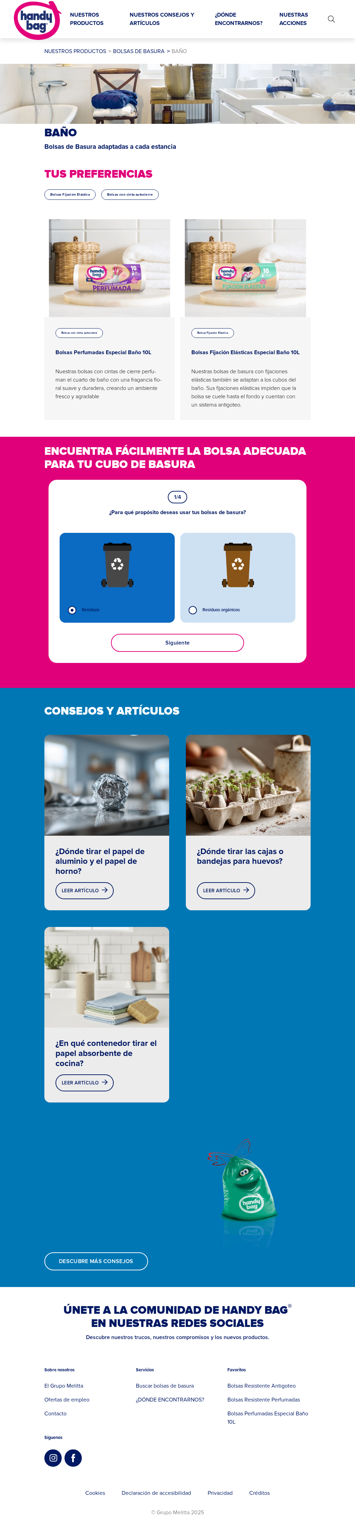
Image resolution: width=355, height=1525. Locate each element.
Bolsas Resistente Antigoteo (261, 1385)
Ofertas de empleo (66, 1399)
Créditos (259, 1493)
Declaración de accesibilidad (156, 1493)
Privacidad (220, 1493)
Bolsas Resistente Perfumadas (263, 1399)
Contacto (55, 1413)
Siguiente (177, 642)
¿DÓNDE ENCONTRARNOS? (170, 1399)
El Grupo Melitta (63, 1385)
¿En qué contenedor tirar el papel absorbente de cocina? (106, 1053)
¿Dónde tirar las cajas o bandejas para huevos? (240, 856)
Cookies (95, 1493)
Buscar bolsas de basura (165, 1385)
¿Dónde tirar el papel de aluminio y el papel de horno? (100, 861)
